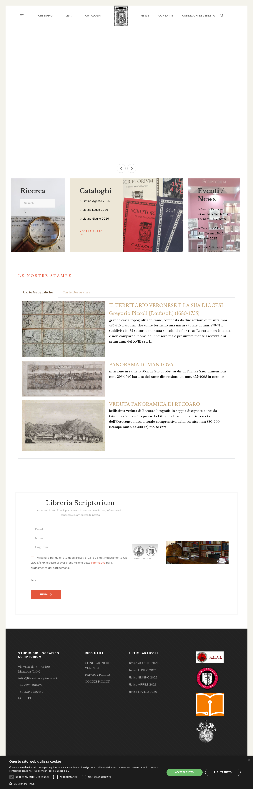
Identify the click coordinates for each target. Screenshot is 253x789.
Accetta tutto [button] (184, 772)
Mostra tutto (90, 231)
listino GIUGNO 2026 (143, 677)
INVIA (49, 136)
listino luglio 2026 (95, 210)
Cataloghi (95, 191)
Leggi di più (63, 770)
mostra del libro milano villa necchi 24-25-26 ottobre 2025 (213, 214)
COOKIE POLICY (97, 681)
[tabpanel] (126, 378)
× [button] (248, 759)
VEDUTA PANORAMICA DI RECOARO (154, 404)
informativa (98, 563)
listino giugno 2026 (95, 219)
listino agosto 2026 (96, 201)
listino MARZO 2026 (143, 692)
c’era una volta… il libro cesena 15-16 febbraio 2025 (211, 233)
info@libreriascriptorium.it (38, 678)
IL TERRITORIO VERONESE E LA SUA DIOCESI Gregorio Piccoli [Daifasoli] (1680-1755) (166, 309)
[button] (121, 168)
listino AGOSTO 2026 (144, 663)
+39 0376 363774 (30, 685)
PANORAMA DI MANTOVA (141, 364)
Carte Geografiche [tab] (38, 292)
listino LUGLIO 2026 (143, 670)
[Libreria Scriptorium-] (121, 16)
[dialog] (126, 772)
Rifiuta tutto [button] (223, 772)
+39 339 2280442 (30, 691)
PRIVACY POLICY (98, 674)
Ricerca (32, 191)
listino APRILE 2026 (143, 685)
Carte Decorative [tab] (76, 292)
